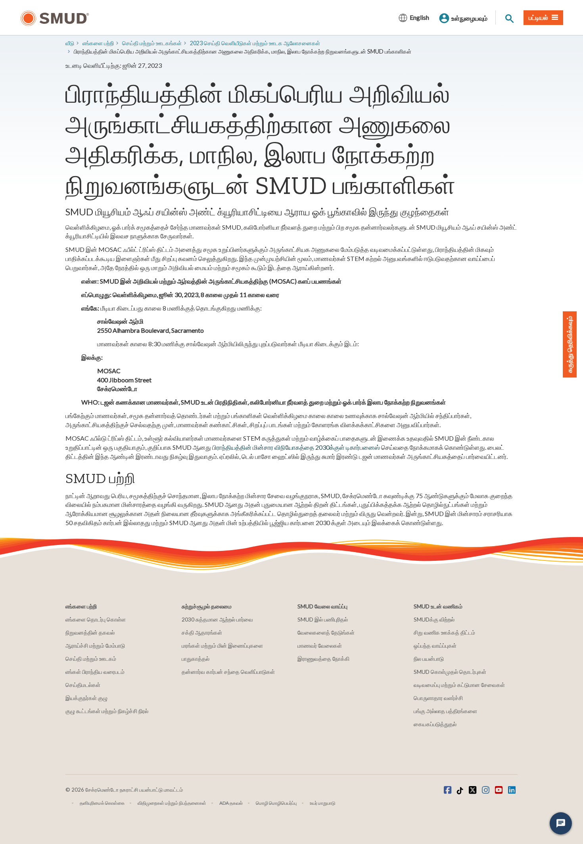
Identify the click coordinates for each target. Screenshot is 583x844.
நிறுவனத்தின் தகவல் (90, 632)
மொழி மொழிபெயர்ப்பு (276, 803)
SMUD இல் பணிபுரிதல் (322, 619)
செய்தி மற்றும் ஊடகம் (90, 658)
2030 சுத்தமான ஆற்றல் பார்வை (217, 619)
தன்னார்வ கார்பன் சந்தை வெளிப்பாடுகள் (228, 671)
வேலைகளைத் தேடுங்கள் (326, 632)
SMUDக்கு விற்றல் (434, 619)
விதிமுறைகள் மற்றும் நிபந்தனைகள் (172, 803)
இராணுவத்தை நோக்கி (323, 658)
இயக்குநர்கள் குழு (86, 697)
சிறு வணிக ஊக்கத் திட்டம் (444, 632)
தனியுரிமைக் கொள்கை (102, 803)
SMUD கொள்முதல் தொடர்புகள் (450, 671)
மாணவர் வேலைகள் (319, 645)
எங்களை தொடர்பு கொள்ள (95, 619)
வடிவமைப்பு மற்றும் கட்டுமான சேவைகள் (459, 684)
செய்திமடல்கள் (82, 684)
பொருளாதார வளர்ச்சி (438, 697)
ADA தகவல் (231, 803)
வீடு (69, 43)
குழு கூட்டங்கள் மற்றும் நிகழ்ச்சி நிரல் (106, 711)
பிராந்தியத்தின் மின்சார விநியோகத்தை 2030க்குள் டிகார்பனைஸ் (296, 447)
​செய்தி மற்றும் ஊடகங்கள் (152, 43)
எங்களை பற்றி (98, 43)
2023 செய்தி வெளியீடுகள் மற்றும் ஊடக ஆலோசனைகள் (255, 43)
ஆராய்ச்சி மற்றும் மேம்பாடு (95, 645)
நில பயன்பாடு (429, 658)
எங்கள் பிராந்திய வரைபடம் (95, 671)
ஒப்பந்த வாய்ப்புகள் (435, 645)
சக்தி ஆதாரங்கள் (202, 632)
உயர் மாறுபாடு (323, 803)
